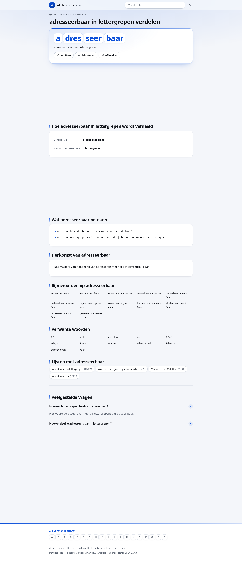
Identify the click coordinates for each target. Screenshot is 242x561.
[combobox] (155, 5)
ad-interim (114, 337)
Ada (139, 337)
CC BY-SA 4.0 (131, 552)
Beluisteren (87, 55)
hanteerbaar (149, 305)
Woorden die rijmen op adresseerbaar (121, 369)
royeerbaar (118, 305)
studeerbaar (177, 305)
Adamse (170, 343)
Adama (112, 343)
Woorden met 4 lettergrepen (72, 369)
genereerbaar (91, 315)
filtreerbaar (61, 315)
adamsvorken (58, 349)
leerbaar (89, 293)
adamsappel (144, 343)
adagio (54, 343)
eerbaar (60, 293)
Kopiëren (66, 55)
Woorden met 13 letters (168, 369)
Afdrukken (111, 55)
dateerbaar (176, 295)
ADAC (169, 337)
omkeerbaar (62, 305)
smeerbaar (149, 293)
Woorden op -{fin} (64, 376)
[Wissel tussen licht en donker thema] (190, 5)
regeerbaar (90, 305)
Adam (83, 343)
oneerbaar (120, 293)
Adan (82, 349)
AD (52, 337)
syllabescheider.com (58, 14)
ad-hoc (83, 337)
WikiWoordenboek (102, 552)
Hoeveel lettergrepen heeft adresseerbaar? (78, 406)
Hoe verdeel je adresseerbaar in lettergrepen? (80, 423)
